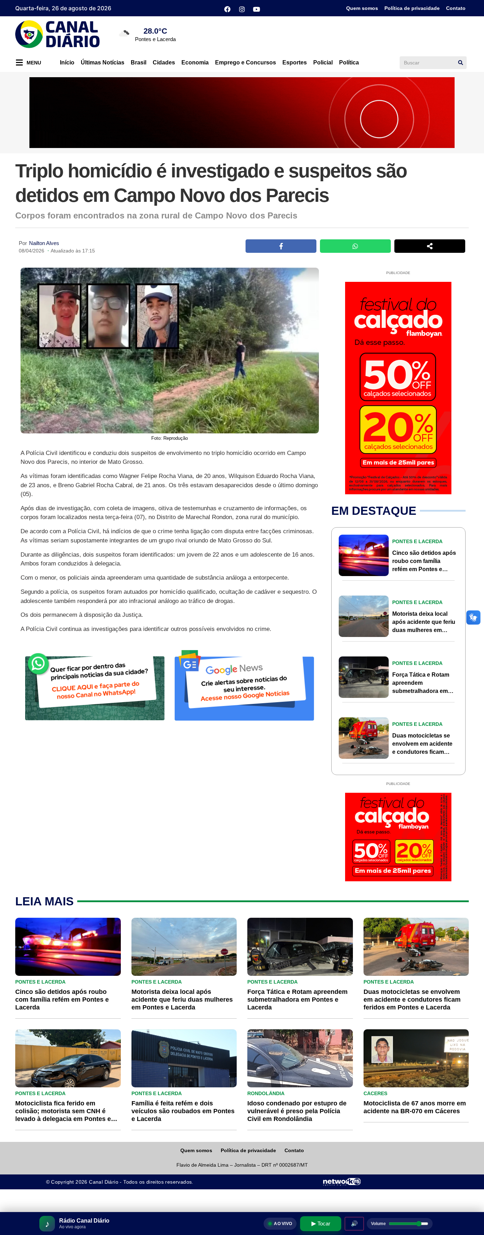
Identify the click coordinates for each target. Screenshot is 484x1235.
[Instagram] (242, 9)
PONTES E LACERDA (417, 541)
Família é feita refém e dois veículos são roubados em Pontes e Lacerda (183, 1111)
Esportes (294, 62)
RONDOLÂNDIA (266, 1093)
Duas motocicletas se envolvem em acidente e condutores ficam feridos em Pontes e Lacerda (422, 752)
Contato (456, 8)
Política (349, 62)
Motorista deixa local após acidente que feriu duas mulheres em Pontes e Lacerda (182, 999)
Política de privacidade (412, 8)
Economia (195, 62)
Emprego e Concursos (245, 62)
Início (67, 62)
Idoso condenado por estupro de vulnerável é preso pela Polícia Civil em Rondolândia (297, 1111)
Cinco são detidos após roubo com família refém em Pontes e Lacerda (62, 999)
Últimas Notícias (102, 62)
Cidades (164, 62)
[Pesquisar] (461, 63)
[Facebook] (227, 9)
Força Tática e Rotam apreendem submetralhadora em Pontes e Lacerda (297, 999)
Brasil (138, 62)
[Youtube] (256, 9)
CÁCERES (375, 1093)
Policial (323, 62)
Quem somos (362, 8)
